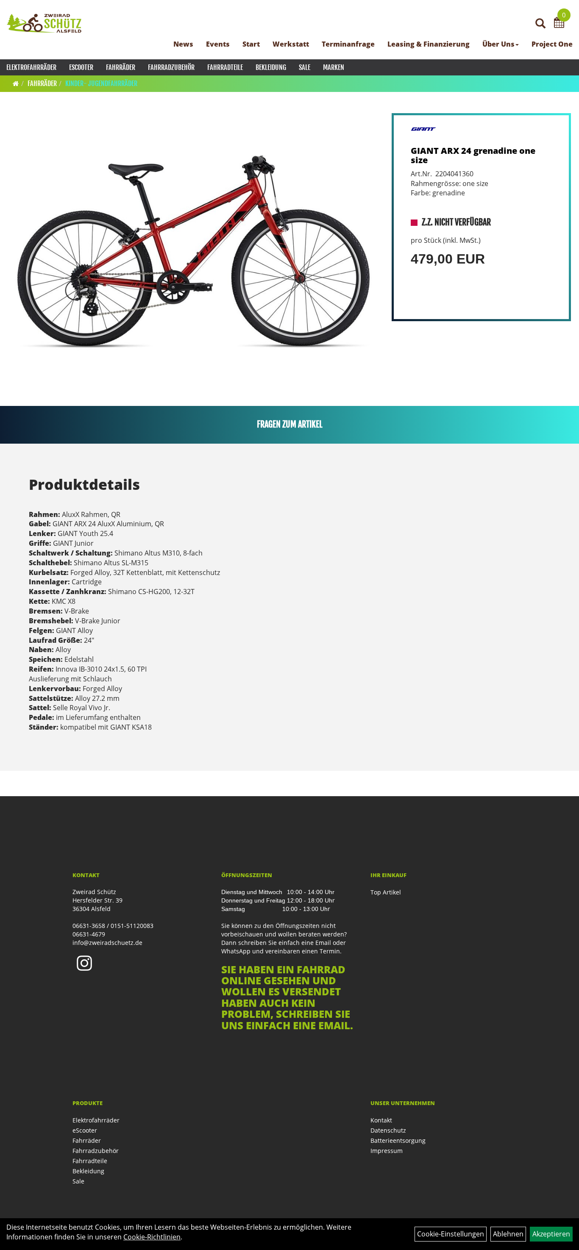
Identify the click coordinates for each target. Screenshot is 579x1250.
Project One (552, 44)
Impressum (386, 1151)
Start (251, 44)
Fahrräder (120, 67)
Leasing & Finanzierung (428, 44)
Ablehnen (508, 1234)
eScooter (81, 67)
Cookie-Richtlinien (152, 1237)
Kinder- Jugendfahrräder (101, 83)
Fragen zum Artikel (290, 424)
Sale (304, 67)
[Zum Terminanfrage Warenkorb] (559, 23)
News (183, 44)
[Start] (16, 83)
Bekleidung (271, 67)
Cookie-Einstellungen (450, 1234)
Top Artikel (385, 892)
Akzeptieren (551, 1234)
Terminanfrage (348, 44)
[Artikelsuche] (540, 24)
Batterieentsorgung (398, 1140)
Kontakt (381, 1120)
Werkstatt (291, 44)
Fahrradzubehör (171, 67)
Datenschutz (388, 1130)
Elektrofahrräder (31, 67)
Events (218, 44)
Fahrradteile (225, 67)
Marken (333, 67)
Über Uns (498, 44)
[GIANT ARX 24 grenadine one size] (193, 252)
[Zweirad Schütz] (44, 23)
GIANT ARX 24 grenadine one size (473, 155)
